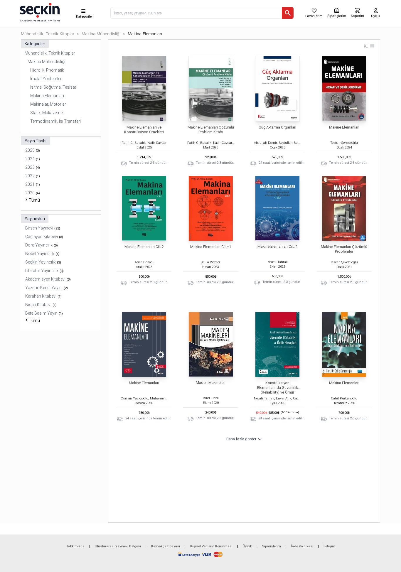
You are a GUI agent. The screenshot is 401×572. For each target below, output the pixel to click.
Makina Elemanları (344, 383)
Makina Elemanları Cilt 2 (144, 246)
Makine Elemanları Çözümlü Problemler (344, 249)
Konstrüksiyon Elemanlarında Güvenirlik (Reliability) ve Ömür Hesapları (277, 390)
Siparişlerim (271, 546)
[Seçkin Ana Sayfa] (39, 11)
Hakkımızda (75, 546)
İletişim (329, 546)
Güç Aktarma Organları (277, 127)
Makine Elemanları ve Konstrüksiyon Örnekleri (144, 129)
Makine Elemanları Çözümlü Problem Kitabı (211, 129)
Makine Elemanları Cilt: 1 (277, 246)
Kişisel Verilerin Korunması (211, 546)
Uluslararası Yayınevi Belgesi (118, 546)
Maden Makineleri (210, 382)
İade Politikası (302, 546)
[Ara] (288, 13)
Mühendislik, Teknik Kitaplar (47, 33)
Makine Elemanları (344, 127)
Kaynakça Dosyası (165, 546)
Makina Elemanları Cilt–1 (210, 246)
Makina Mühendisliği (101, 33)
